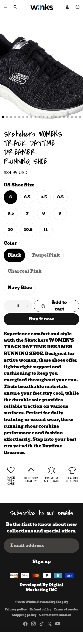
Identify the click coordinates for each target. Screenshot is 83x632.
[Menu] (5, 7)
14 (56, 117)
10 (39, 117)
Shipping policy (24, 615)
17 (68, 117)
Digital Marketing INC (44, 587)
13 (51, 117)
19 (76, 117)
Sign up (42, 561)
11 (43, 117)
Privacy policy (16, 609)
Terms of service (66, 609)
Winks (30, 602)
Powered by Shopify (52, 602)
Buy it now (41, 319)
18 (72, 117)
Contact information (55, 615)
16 (64, 117)
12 (47, 117)
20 (80, 117)
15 (60, 117)
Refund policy (40, 609)
